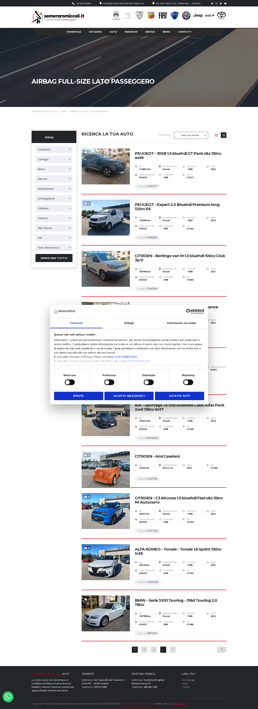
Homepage (74, 31)
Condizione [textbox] (44, 149)
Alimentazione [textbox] (46, 188)
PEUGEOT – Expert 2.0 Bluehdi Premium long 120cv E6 (177, 207)
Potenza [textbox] (42, 218)
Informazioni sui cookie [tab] (181, 322)
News (166, 31)
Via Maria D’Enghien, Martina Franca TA (123, 3)
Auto (113, 31)
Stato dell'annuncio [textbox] (48, 247)
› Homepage (188, 679)
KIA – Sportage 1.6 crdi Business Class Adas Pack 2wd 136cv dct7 (179, 407)
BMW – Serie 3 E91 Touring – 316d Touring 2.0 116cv (176, 602)
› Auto (185, 683)
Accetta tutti (179, 395)
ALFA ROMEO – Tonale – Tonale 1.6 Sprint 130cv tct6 (178, 551)
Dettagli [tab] (129, 322)
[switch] (105, 380)
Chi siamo (95, 31)
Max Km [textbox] (42, 179)
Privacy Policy (128, 703)
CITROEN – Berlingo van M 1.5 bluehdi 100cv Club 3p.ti (180, 258)
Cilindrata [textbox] (43, 208)
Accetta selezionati (129, 395)
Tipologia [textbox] (43, 159)
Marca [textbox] (41, 169)
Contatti (184, 31)
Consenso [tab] (76, 322)
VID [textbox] (40, 237)
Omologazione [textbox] (46, 198)
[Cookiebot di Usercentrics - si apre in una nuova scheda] (188, 311)
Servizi (150, 31)
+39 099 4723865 (83, 3)
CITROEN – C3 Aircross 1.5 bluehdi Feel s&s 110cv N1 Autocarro (179, 500)
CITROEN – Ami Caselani (157, 456)
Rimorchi (131, 31)
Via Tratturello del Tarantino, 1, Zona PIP (178, 3)
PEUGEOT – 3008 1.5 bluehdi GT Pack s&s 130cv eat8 (178, 155)
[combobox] (53, 149)
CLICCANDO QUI (125, 356)
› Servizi (186, 686)
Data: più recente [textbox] (190, 135)
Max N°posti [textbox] (45, 228)
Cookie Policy (146, 703)
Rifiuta (78, 395)
